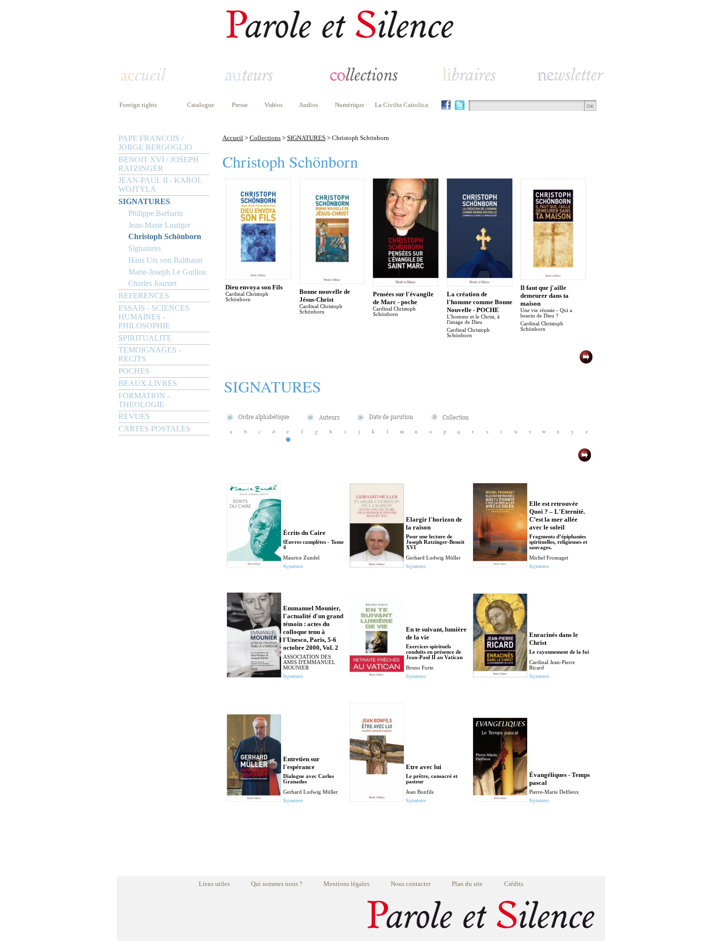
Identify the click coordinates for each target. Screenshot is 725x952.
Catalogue (201, 104)
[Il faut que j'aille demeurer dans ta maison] (553, 277)
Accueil (232, 137)
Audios (308, 104)
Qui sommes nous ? (276, 883)
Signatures (144, 248)
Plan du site (467, 883)
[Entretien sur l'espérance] (254, 799)
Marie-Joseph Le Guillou (167, 272)
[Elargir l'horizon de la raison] (377, 565)
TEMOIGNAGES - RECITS (149, 354)
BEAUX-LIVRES (147, 383)
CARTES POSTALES (154, 428)
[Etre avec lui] (377, 799)
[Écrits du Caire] (254, 565)
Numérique (349, 104)
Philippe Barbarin (155, 213)
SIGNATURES (144, 201)
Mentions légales (346, 883)
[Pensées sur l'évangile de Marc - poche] (405, 284)
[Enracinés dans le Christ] (500, 674)
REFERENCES (143, 295)
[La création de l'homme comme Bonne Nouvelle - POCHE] (479, 284)
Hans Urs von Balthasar (165, 260)
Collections (265, 137)
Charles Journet (152, 283)
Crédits (513, 883)
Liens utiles (214, 883)
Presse (240, 104)
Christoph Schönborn (164, 236)
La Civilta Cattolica (401, 104)
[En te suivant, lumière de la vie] (377, 674)
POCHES (133, 371)
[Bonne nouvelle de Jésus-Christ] (332, 281)
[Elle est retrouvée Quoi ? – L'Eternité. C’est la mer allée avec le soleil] (500, 565)
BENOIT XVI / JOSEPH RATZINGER (158, 164)
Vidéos (273, 104)
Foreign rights (138, 104)
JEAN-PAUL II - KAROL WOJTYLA (160, 184)
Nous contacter (411, 883)
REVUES (134, 416)
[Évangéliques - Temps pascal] (500, 799)
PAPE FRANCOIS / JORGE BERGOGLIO (155, 142)
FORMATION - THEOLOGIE (144, 400)
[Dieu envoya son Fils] (258, 277)
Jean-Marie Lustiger (159, 225)
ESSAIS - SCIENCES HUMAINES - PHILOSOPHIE (153, 317)
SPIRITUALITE (145, 338)
